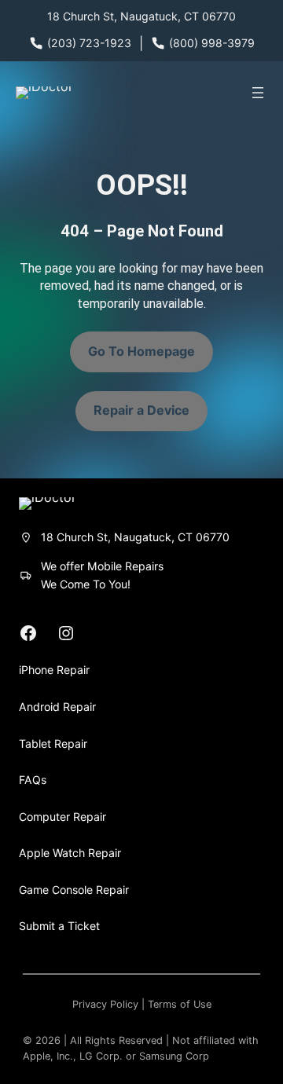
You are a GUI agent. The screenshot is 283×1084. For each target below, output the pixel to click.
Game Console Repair (74, 889)
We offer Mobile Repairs (102, 566)
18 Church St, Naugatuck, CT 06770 (141, 16)
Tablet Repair (53, 743)
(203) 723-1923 (89, 42)
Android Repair (57, 706)
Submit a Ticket (59, 925)
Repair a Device (141, 410)
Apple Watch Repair (70, 852)
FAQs (32, 779)
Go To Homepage (141, 351)
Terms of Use (179, 1004)
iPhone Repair (54, 669)
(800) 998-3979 (212, 42)
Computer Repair (62, 816)
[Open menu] (257, 92)
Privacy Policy (105, 1004)
